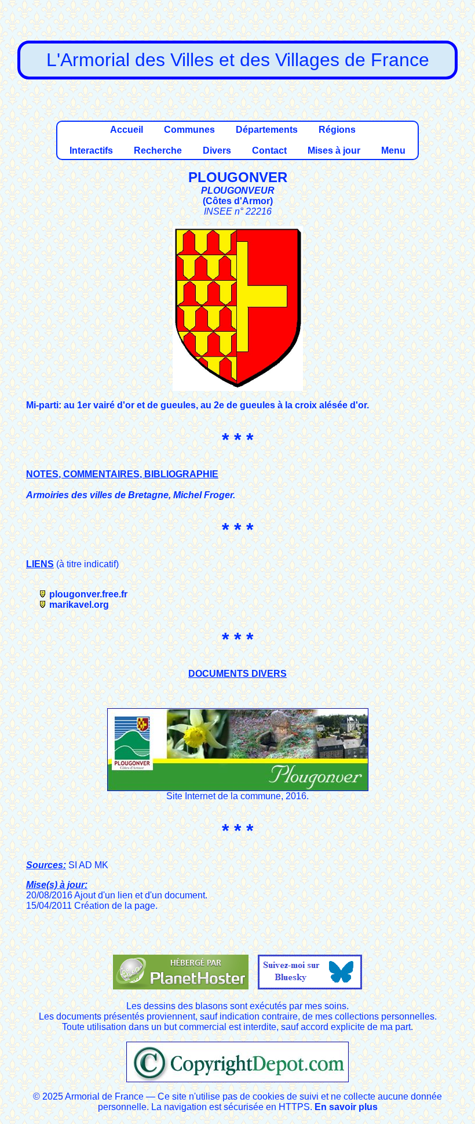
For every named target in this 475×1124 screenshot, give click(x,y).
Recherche (158, 150)
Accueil (126, 130)
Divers (217, 150)
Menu (393, 150)
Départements (267, 130)
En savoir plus (346, 1107)
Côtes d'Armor (238, 201)
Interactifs (91, 150)
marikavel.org (79, 605)
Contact (269, 150)
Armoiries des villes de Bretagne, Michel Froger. (130, 495)
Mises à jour (334, 150)
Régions (337, 130)
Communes (189, 130)
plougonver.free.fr (88, 594)
